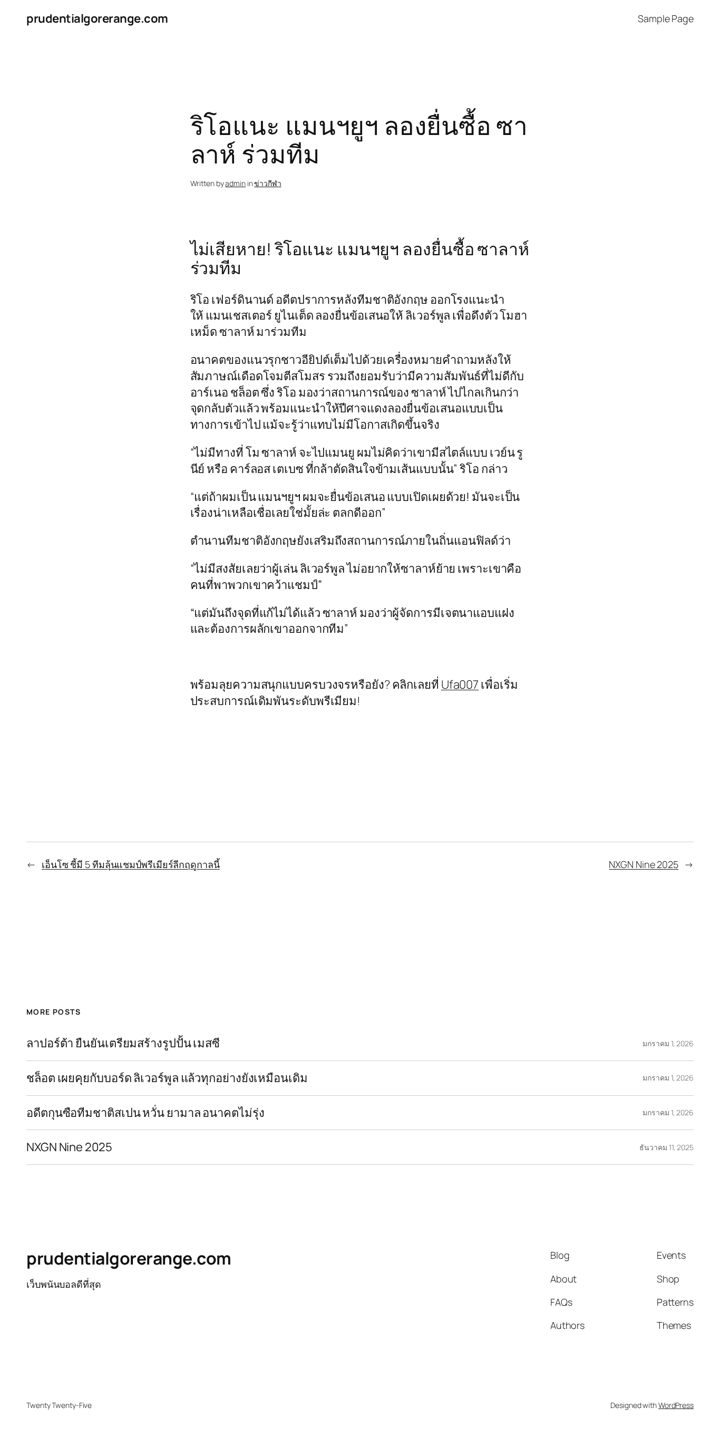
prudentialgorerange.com (97, 18)
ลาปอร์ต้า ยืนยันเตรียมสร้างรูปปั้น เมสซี (123, 1043)
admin (235, 183)
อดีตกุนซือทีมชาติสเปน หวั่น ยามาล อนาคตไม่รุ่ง (145, 1113)
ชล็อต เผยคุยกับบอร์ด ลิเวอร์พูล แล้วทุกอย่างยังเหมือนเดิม (167, 1078)
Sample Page (666, 18)
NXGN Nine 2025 (643, 864)
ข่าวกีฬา (267, 183)
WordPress (676, 1405)
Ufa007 (460, 684)
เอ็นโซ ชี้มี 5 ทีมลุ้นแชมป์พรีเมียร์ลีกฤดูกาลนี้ (131, 864)
